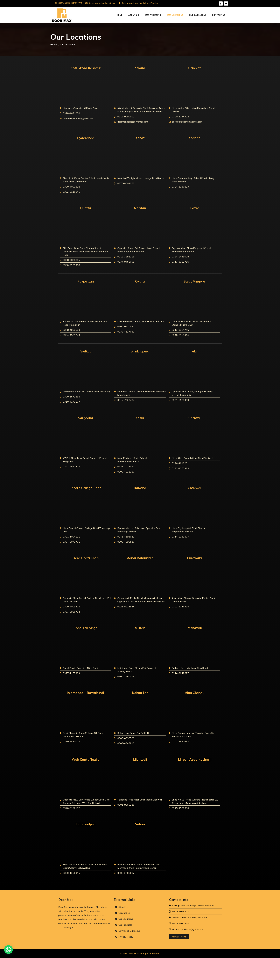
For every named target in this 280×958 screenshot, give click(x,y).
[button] (8, 949)
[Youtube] (226, 3)
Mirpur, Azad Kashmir (194, 760)
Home (53, 44)
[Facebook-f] (221, 3)
